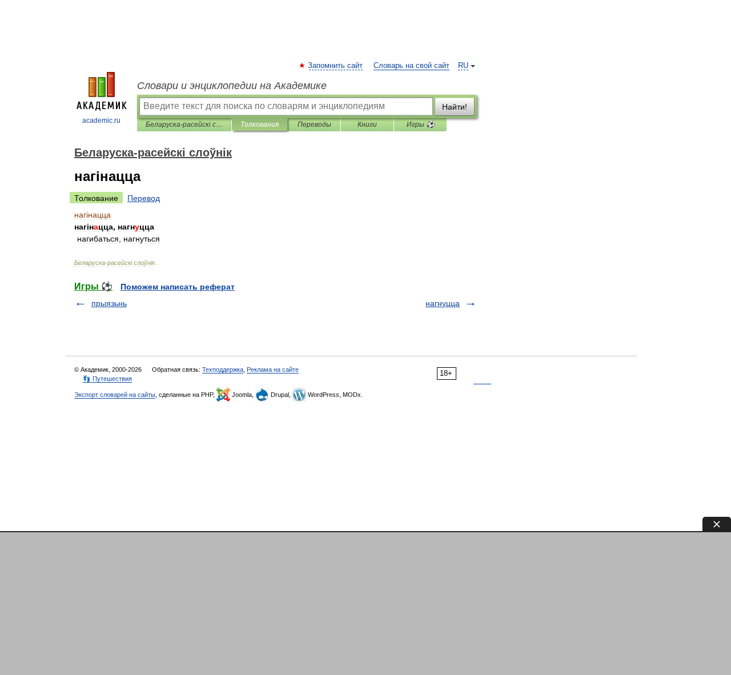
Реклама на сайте (273, 369)
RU (463, 66)
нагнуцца (442, 303)
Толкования (259, 124)
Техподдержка (222, 369)
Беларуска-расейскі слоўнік (184, 124)
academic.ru (101, 120)
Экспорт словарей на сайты (114, 394)
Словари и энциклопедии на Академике (232, 85)
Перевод (143, 198)
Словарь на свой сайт (411, 66)
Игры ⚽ (421, 124)
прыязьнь (109, 303)
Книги (367, 124)
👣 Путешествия (107, 378)
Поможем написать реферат (178, 286)
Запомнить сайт (336, 66)
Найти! (454, 106)
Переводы (314, 124)
